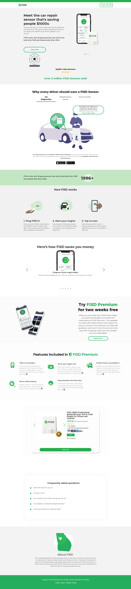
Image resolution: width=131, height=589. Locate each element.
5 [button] (70, 288)
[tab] (46, 98)
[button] (70, 35)
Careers (63, 582)
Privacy (74, 582)
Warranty (68, 582)
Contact (57, 582)
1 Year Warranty (71, 438)
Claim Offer (106, 5)
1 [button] (60, 288)
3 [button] (65, 288)
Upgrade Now (98, 338)
